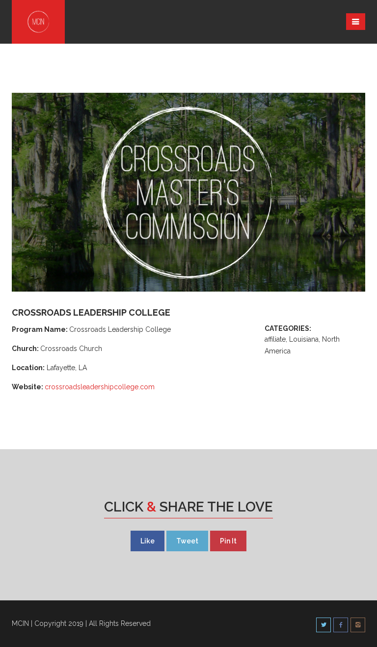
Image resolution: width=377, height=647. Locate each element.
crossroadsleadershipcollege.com (100, 387)
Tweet (187, 541)
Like (147, 541)
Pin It (228, 541)
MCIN (20, 623)
